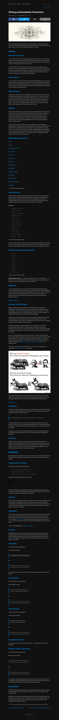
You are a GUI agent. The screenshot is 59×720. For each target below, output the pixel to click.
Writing (46, 704)
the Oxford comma (20, 348)
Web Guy (10, 15)
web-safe (19, 519)
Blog (9, 4)
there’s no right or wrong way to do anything (31, 341)
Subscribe (28, 4)
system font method (27, 525)
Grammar (20, 704)
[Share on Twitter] (24, 19)
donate (49, 7)
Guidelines (24, 704)
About (23, 4)
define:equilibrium (13, 300)
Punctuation (29, 704)
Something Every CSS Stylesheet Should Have (39, 707)
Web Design (42, 704)
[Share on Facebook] (14, 19)
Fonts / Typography (14, 704)
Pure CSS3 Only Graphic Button (16, 707)
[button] (29, 31)
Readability (34, 704)
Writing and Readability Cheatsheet (26, 12)
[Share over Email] (35, 19)
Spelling (37, 704)
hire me (45, 7)
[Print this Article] (45, 19)
